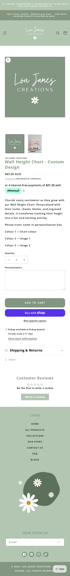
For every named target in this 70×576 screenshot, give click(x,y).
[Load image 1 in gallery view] (15, 144)
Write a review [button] (35, 397)
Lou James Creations (36, 566)
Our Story (35, 441)
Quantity (9, 253)
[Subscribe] (58, 542)
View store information (22, 338)
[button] (4, 33)
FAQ (35, 453)
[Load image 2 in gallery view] (35, 144)
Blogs (35, 459)
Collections (35, 435)
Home (35, 423)
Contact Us (35, 447)
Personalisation (13, 267)
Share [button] (12, 359)
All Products (35, 429)
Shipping (10, 178)
